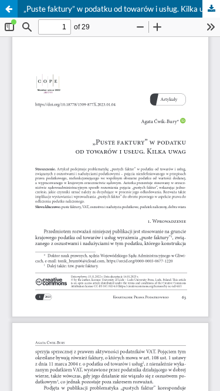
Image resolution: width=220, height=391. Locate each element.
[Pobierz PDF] (211, 9)
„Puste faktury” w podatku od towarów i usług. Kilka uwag (120, 8)
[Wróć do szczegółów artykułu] (9, 9)
